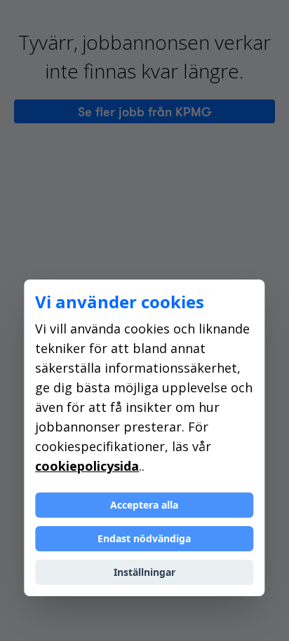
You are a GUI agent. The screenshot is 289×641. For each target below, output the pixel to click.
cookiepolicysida (87, 465)
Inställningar (144, 572)
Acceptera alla (144, 504)
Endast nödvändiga (144, 538)
